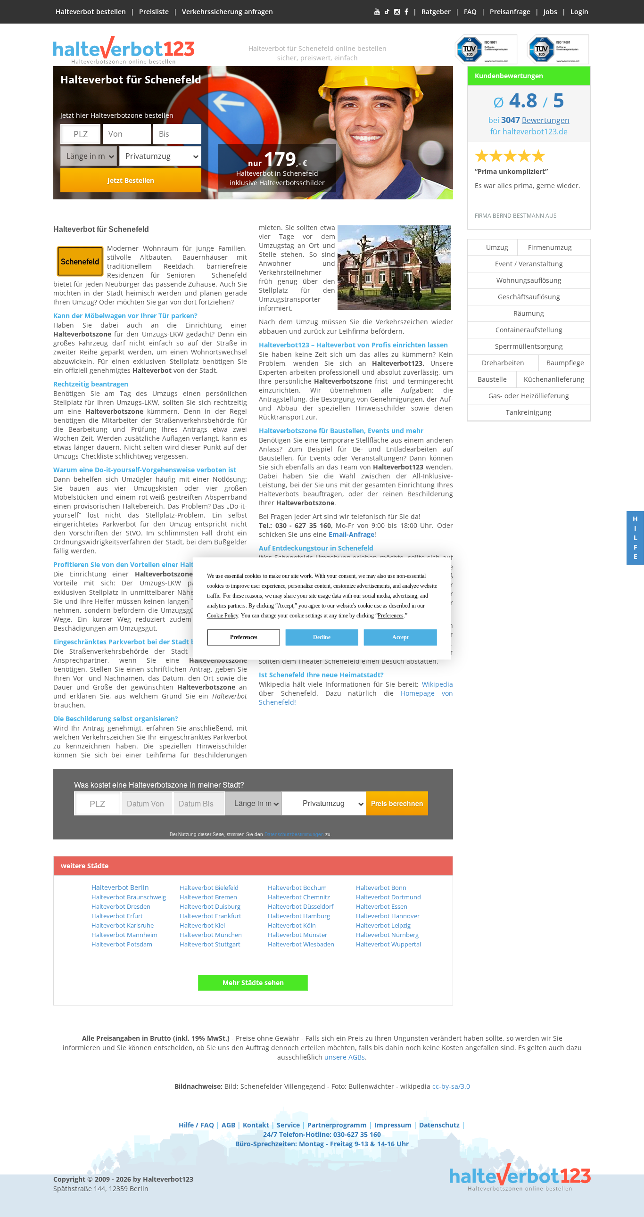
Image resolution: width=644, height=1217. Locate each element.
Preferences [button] (391, 615)
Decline (321, 637)
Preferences (243, 637)
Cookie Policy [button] (222, 615)
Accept (400, 637)
